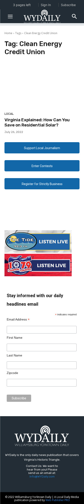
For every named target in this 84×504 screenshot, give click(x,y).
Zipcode (12, 373)
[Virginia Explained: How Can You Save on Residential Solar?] (42, 85)
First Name (14, 337)
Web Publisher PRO (57, 500)
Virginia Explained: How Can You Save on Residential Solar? (37, 122)
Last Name (14, 355)
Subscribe (68, 5)
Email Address (18, 319)
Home (8, 33)
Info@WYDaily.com (42, 476)
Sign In (46, 5)
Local (9, 113)
